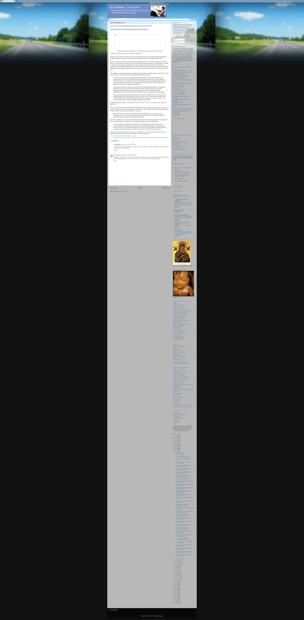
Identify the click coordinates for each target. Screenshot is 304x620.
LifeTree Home (178, 178)
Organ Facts (176, 144)
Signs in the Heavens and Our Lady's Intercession (183, 515)
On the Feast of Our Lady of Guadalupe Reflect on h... (183, 505)
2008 (176, 603)
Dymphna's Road (179, 209)
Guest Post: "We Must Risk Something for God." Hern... (183, 528)
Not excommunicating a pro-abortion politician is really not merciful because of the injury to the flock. (183, 233)
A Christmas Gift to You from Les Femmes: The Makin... (184, 476)
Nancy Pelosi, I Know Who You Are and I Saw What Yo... (184, 512)
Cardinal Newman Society (179, 309)
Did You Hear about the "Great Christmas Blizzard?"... (183, 469)
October (178, 561)
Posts (176, 39)
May (177, 571)
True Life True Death (178, 147)
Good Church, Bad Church (179, 92)
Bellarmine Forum (177, 307)
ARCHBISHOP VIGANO (179, 74)
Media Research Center (179, 355)
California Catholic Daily (179, 346)
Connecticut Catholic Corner (180, 314)
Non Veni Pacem (177, 329)
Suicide (175, 106)
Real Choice (176, 402)
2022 (176, 444)
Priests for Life (176, 395)
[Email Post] (134, 135)
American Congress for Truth (180, 414)
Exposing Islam (177, 88)
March (177, 575)
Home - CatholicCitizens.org (182, 172)
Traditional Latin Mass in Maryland (181, 363)
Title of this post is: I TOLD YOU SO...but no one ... (184, 545)
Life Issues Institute (178, 393)
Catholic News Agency (178, 352)
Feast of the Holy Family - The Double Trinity (183, 462)
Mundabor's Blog (177, 327)
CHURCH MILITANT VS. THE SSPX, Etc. (183, 72)
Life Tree (175, 140)
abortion (116, 137)
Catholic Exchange (177, 350)
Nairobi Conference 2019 (136, 137)
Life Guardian (176, 138)
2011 (176, 597)
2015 (176, 588)
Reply (115, 150)
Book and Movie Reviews (179, 78)
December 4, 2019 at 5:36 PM (128, 155)
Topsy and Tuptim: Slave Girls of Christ (182, 108)
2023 (176, 442)
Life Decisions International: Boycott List (183, 389)
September (179, 563)
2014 (176, 590)
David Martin (117, 155)
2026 (176, 436)
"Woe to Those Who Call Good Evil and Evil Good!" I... (184, 485)
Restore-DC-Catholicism (181, 215)
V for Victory (176, 340)
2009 (176, 601)
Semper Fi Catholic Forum (179, 331)
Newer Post (114, 188)
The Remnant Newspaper (179, 361)
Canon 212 (176, 348)
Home (140, 188)
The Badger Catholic (178, 336)
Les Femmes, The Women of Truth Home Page (182, 175)
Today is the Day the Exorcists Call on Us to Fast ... (184, 532)
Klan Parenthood (177, 387)
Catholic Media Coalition (179, 163)
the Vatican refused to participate (149, 102)
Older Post (165, 188)
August (178, 565)
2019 (176, 450)
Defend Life (178, 169)
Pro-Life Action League (178, 397)
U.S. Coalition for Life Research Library (183, 406)
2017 (176, 584)
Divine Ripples (178, 230)
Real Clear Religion (178, 359)
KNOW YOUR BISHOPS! (179, 94)
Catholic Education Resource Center (182, 310)
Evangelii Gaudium (177, 86)
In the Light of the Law (178, 318)
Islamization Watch (177, 418)
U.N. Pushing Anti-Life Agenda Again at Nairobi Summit (128, 29)
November (179, 559)
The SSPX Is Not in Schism (180, 70)
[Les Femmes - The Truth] (173, 189)
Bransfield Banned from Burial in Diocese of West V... (184, 552)
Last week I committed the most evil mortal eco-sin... (185, 518)
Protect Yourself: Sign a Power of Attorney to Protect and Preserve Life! (183, 157)
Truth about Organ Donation (180, 149)
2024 (176, 440)
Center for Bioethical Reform (180, 373)
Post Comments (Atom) (123, 191)
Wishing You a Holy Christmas (183, 478)
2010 (176, 599)
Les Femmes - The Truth (178, 188)
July (177, 567)
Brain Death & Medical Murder (180, 76)
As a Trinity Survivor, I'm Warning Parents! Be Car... (184, 488)
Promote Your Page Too (177, 191)
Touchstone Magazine (178, 338)
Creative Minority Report (179, 316)
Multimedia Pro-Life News (179, 357)
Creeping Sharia (177, 416)
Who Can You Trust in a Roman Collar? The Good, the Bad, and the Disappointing (183, 111)
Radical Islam (176, 422)
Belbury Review (177, 371)
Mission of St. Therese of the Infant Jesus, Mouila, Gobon (182, 324)
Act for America (177, 412)
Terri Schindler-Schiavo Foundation (182, 404)
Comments (178, 42)
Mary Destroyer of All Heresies (180, 320)
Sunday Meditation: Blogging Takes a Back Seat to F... (184, 481)
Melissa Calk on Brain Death (180, 142)
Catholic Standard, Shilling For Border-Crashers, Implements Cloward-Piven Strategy (183, 217)
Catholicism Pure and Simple (180, 312)
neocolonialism (147, 137)
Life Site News (176, 354)
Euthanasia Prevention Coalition (181, 378)
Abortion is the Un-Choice (179, 369)
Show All (192, 182)
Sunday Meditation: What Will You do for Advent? (184, 555)
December (179, 452)
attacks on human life (124, 137)
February (178, 577)
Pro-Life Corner (177, 401)
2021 (176, 446)
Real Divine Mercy (177, 145)
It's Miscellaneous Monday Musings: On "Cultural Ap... (185, 491)
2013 (176, 592)
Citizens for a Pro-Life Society (180, 377)
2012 (176, 594)
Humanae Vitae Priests (178, 382)
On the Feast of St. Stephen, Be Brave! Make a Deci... (184, 473)
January (178, 579)
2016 (176, 586)
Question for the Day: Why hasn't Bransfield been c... (184, 535)
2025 (176, 438)
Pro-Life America (177, 399)
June (177, 569)
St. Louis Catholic (177, 334)
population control (155, 137)
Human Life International (179, 380)
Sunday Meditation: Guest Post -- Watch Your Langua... (184, 495)
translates (137, 96)
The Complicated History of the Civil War (183, 83)
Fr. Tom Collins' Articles (179, 90)
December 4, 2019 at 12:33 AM (129, 144)
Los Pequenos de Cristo (181, 180)
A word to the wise (179, 211)
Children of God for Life (179, 375)
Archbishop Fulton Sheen (179, 305)
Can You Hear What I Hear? (183, 456)
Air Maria (175, 303)
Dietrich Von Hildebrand (179, 85)
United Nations (164, 137)
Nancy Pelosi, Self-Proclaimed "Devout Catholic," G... (183, 525)
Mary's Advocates (177, 322)
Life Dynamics (176, 391)
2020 (176, 448)
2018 (176, 582)
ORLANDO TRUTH (178, 102)
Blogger (161, 616)
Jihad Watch (176, 420)
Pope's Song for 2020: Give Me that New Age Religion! (185, 466)
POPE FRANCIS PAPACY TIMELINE (182, 104)
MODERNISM (176, 114)
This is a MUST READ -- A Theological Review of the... (183, 539)
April (177, 573)
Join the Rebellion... (181, 454)
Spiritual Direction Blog (178, 333)
